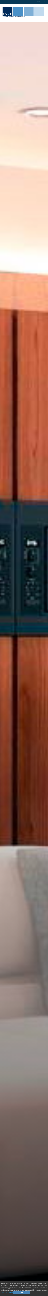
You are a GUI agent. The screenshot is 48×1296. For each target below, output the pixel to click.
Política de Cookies (7, 1292)
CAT (38, 2)
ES (44, 2)
